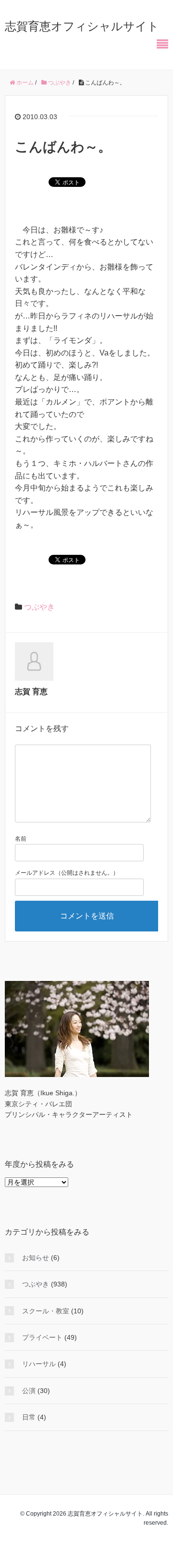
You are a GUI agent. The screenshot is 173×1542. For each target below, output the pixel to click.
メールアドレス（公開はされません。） (67, 872)
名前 (20, 838)
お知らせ (35, 1257)
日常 (29, 1417)
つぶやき (39, 607)
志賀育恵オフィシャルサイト (82, 26)
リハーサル (39, 1364)
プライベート (42, 1337)
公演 (29, 1391)
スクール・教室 (45, 1311)
